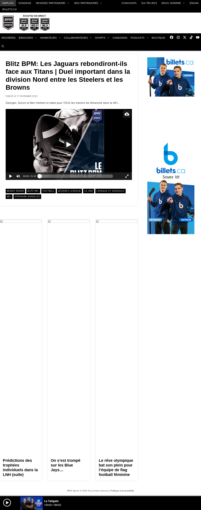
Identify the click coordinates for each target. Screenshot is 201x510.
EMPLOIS (8, 3)
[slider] (76, 176)
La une (88, 191)
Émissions (26, 37)
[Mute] (18, 176)
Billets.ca (9, 9)
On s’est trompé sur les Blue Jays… (65, 465)
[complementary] (69, 144)
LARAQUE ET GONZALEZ (110, 191)
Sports (100, 37)
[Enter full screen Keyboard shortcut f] (127, 176)
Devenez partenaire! (51, 3)
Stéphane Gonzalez (27, 196)
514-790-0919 (149, 3)
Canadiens (120, 37)
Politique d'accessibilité (122, 490)
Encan (194, 3)
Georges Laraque (69, 191)
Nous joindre (171, 3)
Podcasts (138, 37)
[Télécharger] (127, 114)
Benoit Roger (15, 191)
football (48, 191)
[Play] (68, 144)
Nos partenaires (86, 3)
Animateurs (48, 37)
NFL (9, 196)
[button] (2, 46)
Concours (129, 3)
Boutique (158, 37)
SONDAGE (24, 3)
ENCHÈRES (9, 37)
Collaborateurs (76, 37)
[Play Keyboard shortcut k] (10, 176)
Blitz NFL (33, 191)
